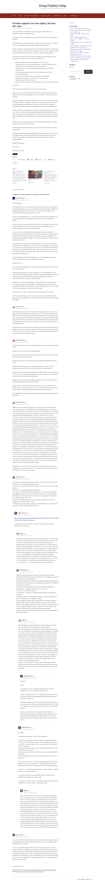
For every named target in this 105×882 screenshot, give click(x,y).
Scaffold (82, 879)
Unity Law (31, 137)
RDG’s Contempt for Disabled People (78, 37)
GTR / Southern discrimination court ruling (79, 28)
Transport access (45, 15)
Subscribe (88, 72)
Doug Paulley (30, 28)
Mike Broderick (27, 676)
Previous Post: (34, 870)
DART (20, 15)
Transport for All (32, 133)
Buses (19, 189)
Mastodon (71, 67)
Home (14, 15)
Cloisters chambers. (17, 139)
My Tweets (71, 22)
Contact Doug (73, 15)
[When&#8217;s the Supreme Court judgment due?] (52, 177)
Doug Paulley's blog (52, 5)
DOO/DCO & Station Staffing (31, 15)
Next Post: (28, 871)
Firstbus (22, 189)
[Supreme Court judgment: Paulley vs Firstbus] (20, 177)
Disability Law (57, 15)
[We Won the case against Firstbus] (35, 174)
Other (64, 15)
